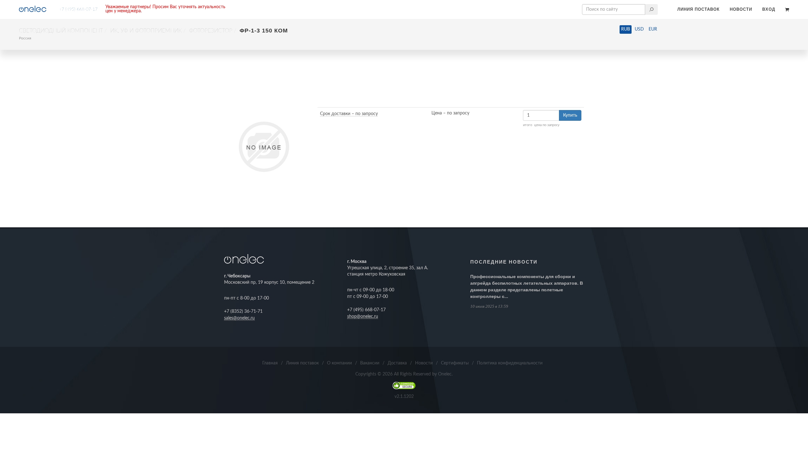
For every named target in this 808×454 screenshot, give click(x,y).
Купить (570, 115)
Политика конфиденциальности (510, 363)
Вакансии (369, 363)
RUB (625, 29)
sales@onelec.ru (239, 318)
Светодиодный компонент (61, 31)
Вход (768, 9)
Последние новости (504, 262)
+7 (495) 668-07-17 (78, 9)
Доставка (397, 363)
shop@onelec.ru (362, 316)
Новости (741, 9)
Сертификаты (455, 363)
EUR (653, 29)
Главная (270, 363)
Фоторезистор (210, 31)
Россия (25, 38)
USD (639, 29)
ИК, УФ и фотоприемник (146, 31)
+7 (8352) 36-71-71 (243, 311)
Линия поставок (698, 9)
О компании (339, 363)
